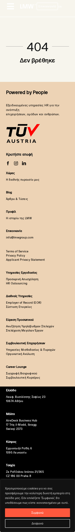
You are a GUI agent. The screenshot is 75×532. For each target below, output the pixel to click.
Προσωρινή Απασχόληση (22, 279)
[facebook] (8, 163)
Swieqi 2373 (14, 428)
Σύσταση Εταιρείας (19, 306)
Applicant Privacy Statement (25, 259)
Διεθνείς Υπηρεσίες (19, 296)
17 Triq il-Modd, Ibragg (21, 424)
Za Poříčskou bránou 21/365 (25, 471)
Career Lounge (16, 366)
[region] (37, 506)
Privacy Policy (15, 255)
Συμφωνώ (37, 512)
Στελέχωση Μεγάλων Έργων (24, 330)
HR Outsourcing (16, 283)
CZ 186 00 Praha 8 (18, 476)
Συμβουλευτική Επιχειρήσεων (25, 343)
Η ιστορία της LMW (19, 218)
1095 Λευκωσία (16, 452)
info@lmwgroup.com (19, 237)
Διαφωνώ (37, 523)
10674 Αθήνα (14, 401)
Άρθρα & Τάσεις (17, 199)
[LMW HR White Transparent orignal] (28, 5)
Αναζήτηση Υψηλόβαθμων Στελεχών (30, 326)
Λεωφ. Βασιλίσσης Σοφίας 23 (25, 396)
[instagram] (16, 163)
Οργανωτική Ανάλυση (20, 354)
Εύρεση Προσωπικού (20, 319)
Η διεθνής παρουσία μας (22, 179)
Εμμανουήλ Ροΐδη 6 (19, 448)
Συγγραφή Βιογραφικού (21, 373)
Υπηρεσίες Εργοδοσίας (21, 272)
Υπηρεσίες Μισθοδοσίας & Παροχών (30, 349)
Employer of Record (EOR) (23, 302)
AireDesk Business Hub (21, 420)
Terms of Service (17, 251)
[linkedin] (24, 163)
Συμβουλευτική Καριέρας (23, 377)
